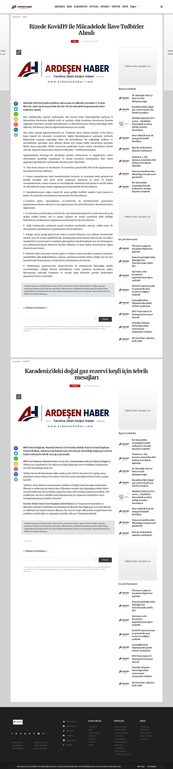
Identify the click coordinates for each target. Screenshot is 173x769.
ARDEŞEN (59, 6)
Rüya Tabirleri (147, 736)
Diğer (133, 6)
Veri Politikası (18, 748)
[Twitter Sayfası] (17, 733)
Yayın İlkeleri (17, 745)
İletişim (69, 745)
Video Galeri (71, 726)
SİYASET (105, 6)
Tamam (152, 766)
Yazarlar (69, 731)
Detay (142, 766)
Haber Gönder (40, 748)
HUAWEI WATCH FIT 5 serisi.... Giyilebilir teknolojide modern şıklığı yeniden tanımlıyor (143, 124)
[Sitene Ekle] (44, 733)
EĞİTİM (116, 6)
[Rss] (35, 733)
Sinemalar (119, 745)
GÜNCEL (94, 6)
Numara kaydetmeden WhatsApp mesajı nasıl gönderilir (144, 174)
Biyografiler (146, 733)
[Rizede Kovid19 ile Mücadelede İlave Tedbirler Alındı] (63, 72)
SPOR (125, 6)
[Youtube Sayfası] (26, 733)
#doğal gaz (28, 541)
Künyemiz (70, 740)
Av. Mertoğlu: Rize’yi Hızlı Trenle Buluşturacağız (142, 98)
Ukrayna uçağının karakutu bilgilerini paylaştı (142, 249)
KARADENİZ (80, 6)
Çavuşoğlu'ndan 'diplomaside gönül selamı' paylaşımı (142, 303)
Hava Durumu (121, 727)
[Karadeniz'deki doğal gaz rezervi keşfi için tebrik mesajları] (63, 416)
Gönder (105, 319)
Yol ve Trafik (120, 730)
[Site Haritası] (40, 733)
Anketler (144, 730)
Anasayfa (17, 17)
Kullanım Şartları (41, 742)
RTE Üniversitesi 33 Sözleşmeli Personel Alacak (142, 314)
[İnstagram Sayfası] (22, 733)
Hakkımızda (17, 742)
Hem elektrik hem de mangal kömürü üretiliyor (142, 138)
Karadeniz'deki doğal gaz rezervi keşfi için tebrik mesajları (143, 110)
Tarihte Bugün (121, 742)
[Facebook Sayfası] (13, 733)
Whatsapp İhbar (41, 745)
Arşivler (69, 735)
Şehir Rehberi (120, 751)
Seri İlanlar (119, 748)
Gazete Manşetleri (122, 754)
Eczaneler (119, 736)
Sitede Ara (145, 727)
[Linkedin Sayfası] (31, 733)
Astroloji (144, 739)
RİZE (69, 6)
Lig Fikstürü (120, 739)
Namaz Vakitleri (121, 733)
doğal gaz (73, 465)
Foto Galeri (71, 721)
